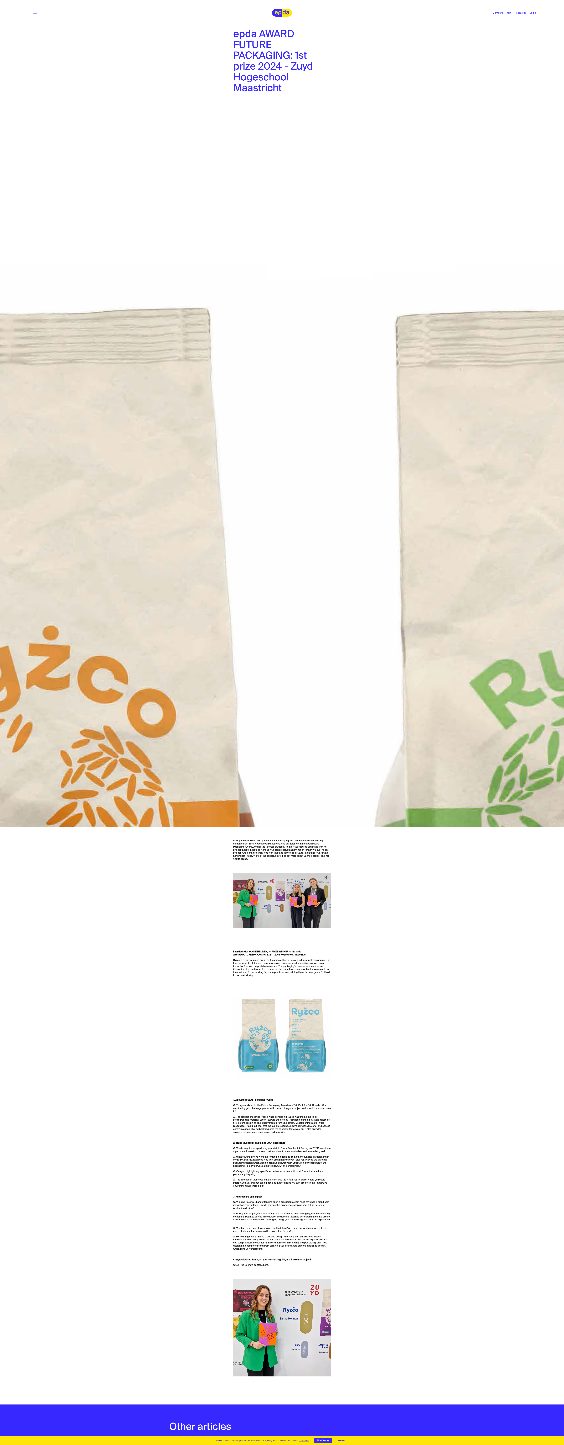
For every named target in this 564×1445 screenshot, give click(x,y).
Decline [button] (341, 1440)
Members (497, 13)
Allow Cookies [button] (323, 1440)
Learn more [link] (304, 1440)
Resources (520, 13)
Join (508, 13)
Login (533, 13)
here (265, 1265)
